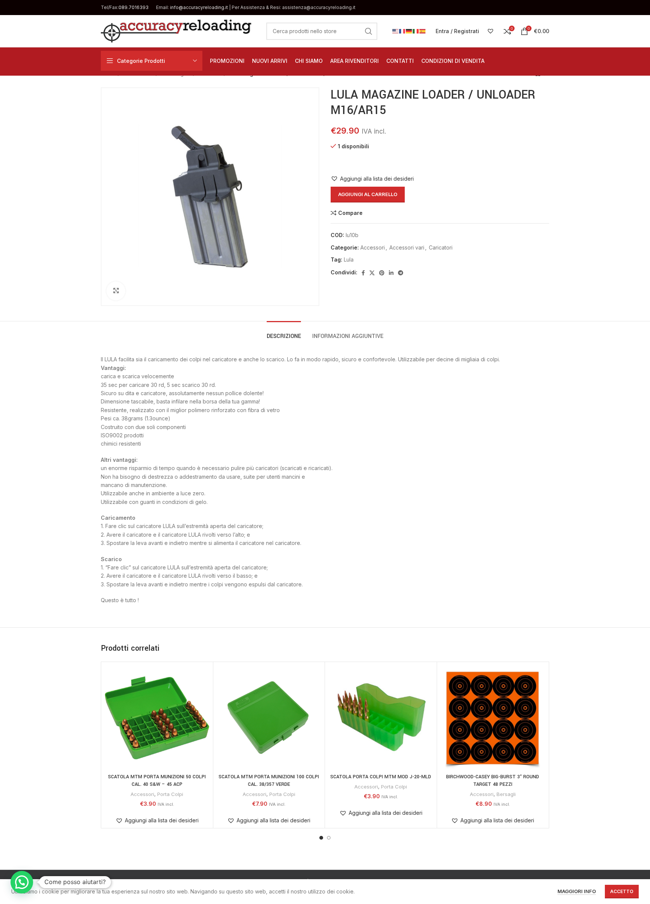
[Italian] (416, 30)
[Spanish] (422, 30)
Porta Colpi (170, 794)
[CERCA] (368, 31)
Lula (349, 259)
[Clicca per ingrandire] (115, 291)
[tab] (284, 332)
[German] (409, 30)
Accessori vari (406, 247)
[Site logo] (176, 30)
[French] (402, 30)
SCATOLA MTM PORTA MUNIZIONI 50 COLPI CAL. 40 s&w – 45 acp (157, 780)
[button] (372, 179)
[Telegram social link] (400, 273)
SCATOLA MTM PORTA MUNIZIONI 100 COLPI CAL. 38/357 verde (269, 780)
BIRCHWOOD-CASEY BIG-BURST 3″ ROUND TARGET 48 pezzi (492, 780)
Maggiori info (576, 891)
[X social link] (372, 273)
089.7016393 (133, 7)
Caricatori (441, 247)
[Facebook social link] (363, 273)
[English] (395, 30)
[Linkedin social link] (391, 273)
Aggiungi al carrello (367, 194)
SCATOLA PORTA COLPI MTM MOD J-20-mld (380, 776)
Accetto (621, 891)
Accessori (372, 247)
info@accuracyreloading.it (199, 7)
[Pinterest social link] (382, 273)
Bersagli (506, 794)
